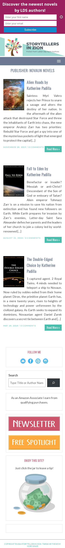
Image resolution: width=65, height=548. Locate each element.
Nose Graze (32, 546)
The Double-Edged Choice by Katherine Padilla (41, 265)
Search (13, 375)
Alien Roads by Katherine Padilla (39, 85)
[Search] (53, 382)
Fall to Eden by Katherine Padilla (39, 171)
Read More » (53, 149)
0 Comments (36, 147)
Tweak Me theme (50, 544)
